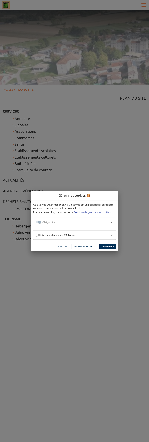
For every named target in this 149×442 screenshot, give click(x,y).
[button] (74, 222)
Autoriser (108, 246)
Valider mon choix (85, 246)
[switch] (36, 235)
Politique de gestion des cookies (92, 212)
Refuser (63, 246)
